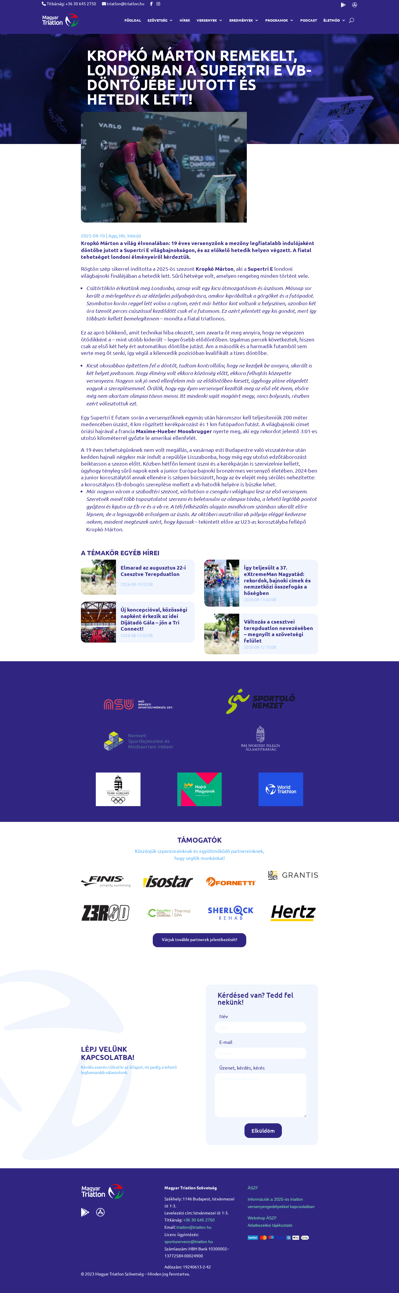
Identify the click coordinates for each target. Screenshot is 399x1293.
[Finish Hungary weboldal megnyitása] (106, 890)
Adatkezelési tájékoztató (270, 1225)
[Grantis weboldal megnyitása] (293, 878)
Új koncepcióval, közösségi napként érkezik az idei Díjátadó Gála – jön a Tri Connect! (154, 618)
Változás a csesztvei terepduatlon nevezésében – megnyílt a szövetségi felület (278, 630)
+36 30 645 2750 (199, 1220)
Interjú (134, 235)
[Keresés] (351, 20)
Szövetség (157, 20)
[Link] (60, 20)
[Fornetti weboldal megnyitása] (231, 890)
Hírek (185, 20)
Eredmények (241, 20)
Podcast (308, 20)
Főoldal (132, 20)
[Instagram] (158, 3)
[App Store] (354, 6)
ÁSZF (253, 1188)
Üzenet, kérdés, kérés (242, 1067)
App (112, 235)
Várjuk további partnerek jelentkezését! (199, 939)
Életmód (331, 20)
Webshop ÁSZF (262, 1218)
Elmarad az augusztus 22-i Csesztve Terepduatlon (153, 570)
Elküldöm (263, 1130)
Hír (122, 235)
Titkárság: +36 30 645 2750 (71, 3)
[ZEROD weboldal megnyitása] (106, 922)
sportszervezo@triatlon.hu (188, 1241)
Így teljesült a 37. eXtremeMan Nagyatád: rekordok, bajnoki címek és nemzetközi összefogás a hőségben (277, 580)
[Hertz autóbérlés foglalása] (293, 922)
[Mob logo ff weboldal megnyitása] (118, 804)
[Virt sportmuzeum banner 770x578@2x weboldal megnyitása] (199, 804)
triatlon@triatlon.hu (125, 3)
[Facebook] (151, 3)
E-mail (225, 1042)
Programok (276, 20)
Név (223, 1016)
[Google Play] (343, 6)
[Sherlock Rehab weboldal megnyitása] (231, 922)
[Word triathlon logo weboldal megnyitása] (281, 804)
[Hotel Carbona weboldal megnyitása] (168, 922)
